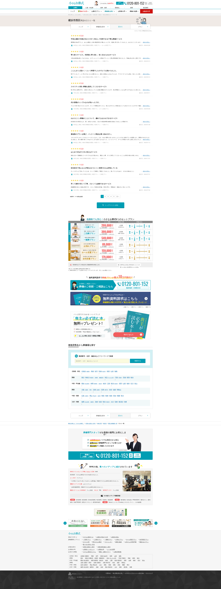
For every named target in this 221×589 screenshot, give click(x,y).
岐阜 (104, 383)
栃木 (132, 377)
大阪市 (86, 389)
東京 (82, 377)
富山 (136, 383)
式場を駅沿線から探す (104, 547)
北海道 (83, 371)
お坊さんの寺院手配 (130, 542)
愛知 (82, 383)
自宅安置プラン (144, 539)
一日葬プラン (87, 539)
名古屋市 (87, 383)
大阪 (82, 390)
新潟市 (116, 383)
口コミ (120, 27)
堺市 (90, 389)
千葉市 (120, 377)
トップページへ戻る (111, 205)
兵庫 (102, 390)
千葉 (116, 377)
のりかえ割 (86, 542)
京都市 (98, 389)
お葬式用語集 (117, 552)
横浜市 (91, 377)
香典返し (117, 8)
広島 (82, 396)
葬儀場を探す (100, 27)
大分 (112, 402)
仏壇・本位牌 (89, 8)
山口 (99, 396)
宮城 (100, 371)
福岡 (82, 402)
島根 (106, 396)
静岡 (92, 383)
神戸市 (106, 389)
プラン (140, 27)
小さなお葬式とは (88, 537)
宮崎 (116, 402)
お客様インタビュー (89, 549)
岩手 (96, 371)
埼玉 (106, 377)
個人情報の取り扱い (118, 573)
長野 (120, 383)
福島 (116, 371)
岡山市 (94, 395)
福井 (128, 383)
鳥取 (103, 396)
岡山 (91, 396)
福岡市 (92, 402)
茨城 (124, 377)
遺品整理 (145, 8)
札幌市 (88, 371)
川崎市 (96, 377)
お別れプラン (119, 539)
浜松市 (100, 383)
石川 (132, 383)
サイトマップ (149, 573)
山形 (112, 371)
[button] (65, 523)
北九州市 (87, 402)
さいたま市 (110, 377)
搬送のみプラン (144, 542)
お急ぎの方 (146, 11)
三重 (108, 383)
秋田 (108, 371)
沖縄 (125, 402)
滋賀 (114, 390)
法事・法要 (103, 8)
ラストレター (108, 542)
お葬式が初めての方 (102, 537)
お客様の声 (101, 549)
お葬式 (75, 8)
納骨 (131, 8)
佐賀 (100, 402)
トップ (81, 27)
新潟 (112, 383)
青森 (92, 371)
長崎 (96, 402)
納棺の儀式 (118, 542)
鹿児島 (121, 402)
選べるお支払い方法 (89, 544)
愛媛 (118, 396)
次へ (117, 196)
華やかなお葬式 (97, 542)
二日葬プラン (98, 539)
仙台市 (103, 371)
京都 (94, 390)
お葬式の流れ (115, 537)
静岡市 (95, 383)
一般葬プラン (108, 539)
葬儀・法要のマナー (105, 552)
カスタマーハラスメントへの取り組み (134, 573)
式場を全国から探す (89, 547)
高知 (114, 396)
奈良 (110, 390)
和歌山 (119, 390)
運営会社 (108, 573)
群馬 (128, 377)
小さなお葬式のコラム (89, 552)
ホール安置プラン (131, 539)
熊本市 (107, 402)
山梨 (124, 383)
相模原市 (101, 377)
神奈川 (87, 377)
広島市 (86, 395)
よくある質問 (111, 549)
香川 (122, 396)
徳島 (110, 396)
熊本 (104, 402)
